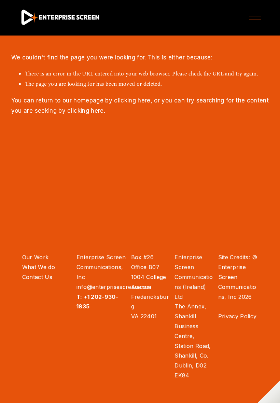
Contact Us (37, 277)
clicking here (132, 100)
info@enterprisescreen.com (113, 286)
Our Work (35, 257)
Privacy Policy (237, 316)
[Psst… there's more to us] (268, 391)
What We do (38, 267)
